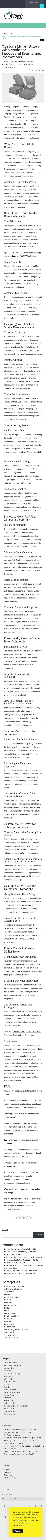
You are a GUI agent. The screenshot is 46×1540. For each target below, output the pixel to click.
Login (6, 1469)
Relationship (9, 1327)
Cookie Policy (18, 1526)
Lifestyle (7, 1321)
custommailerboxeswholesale (22, 62)
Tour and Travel (11, 1337)
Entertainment (10, 1305)
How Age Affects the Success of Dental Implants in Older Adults (22, 37)
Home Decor (9, 1318)
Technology (9, 1335)
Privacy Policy (10, 1477)
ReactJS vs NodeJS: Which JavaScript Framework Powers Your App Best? (20, 1272)
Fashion (7, 1308)
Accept (17, 1531)
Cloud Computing (12, 1297)
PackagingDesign (26, 65)
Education (8, 1302)
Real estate (9, 1324)
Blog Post (8, 1475)
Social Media (9, 1332)
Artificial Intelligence (13, 1289)
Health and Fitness (12, 1316)
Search (5, 1230)
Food (6, 1310)
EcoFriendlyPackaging (10, 65)
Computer (8, 1300)
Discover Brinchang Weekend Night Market (23, 1257)
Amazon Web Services (14, 1286)
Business (5, 62)
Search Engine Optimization (16, 1329)
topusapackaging (8, 67)
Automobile (9, 1291)
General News (10, 1313)
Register (7, 1472)
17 (4, 1513)
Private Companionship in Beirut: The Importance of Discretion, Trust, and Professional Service (20, 1252)
